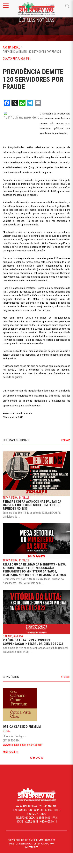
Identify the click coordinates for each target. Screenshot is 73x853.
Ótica (5, 731)
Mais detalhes (10, 752)
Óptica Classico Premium (21, 726)
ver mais (65, 440)
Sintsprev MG (36, 9)
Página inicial (11, 47)
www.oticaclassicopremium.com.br (22, 744)
